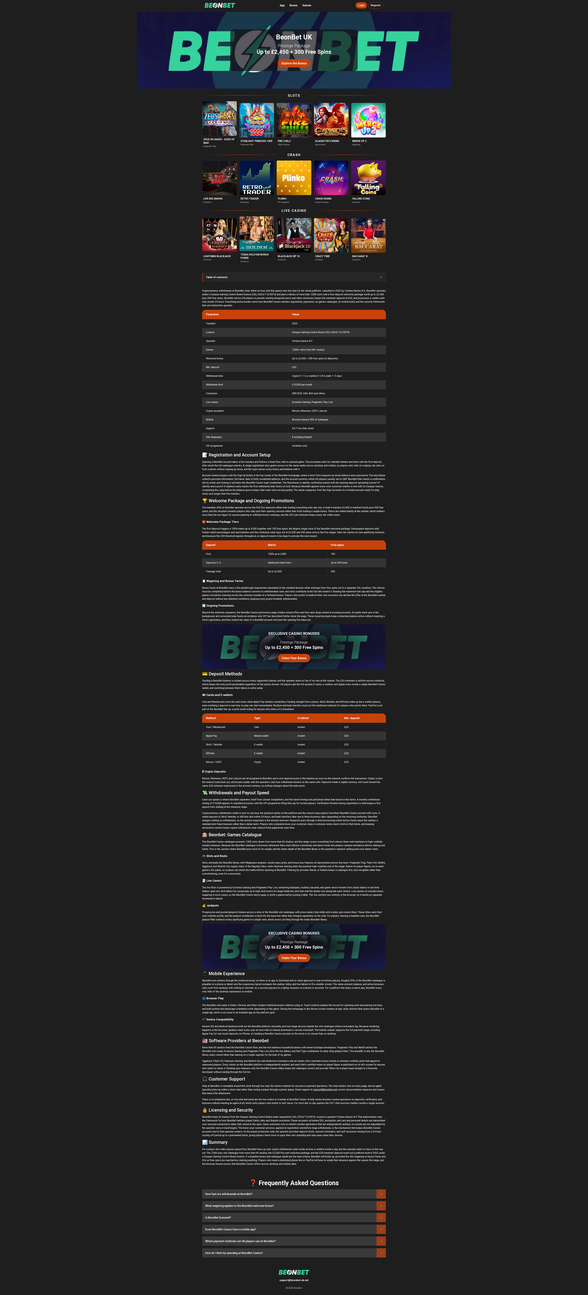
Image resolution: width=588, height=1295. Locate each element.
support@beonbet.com (325, 1089)
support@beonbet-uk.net (294, 1280)
